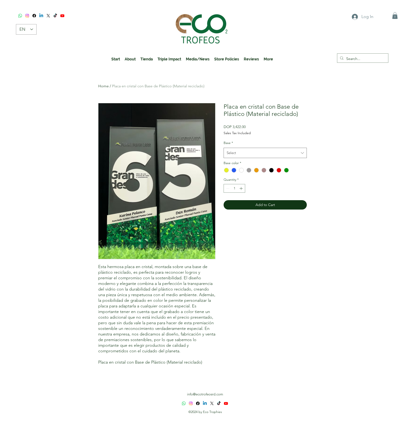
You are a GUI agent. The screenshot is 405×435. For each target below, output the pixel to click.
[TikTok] (55, 15)
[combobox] (265, 153)
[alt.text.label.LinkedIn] (41, 15)
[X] (48, 15)
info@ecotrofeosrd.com (205, 394)
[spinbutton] (234, 188)
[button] (395, 15)
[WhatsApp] (20, 15)
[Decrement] (227, 188)
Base (228, 143)
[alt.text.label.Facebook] (34, 15)
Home (103, 86)
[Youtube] (62, 15)
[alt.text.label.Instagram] (27, 15)
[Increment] (241, 188)
